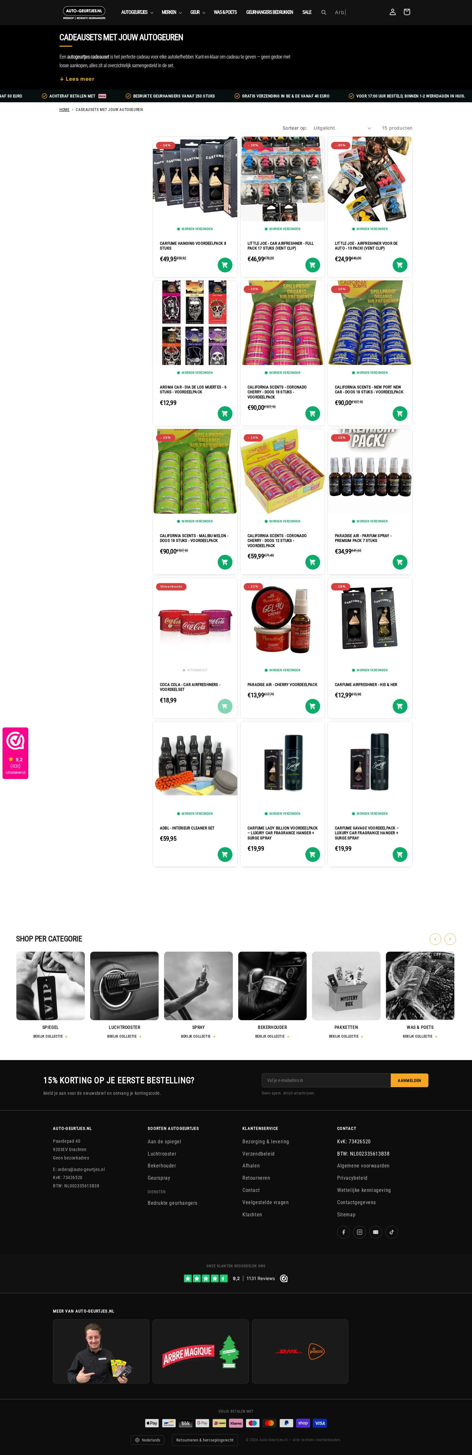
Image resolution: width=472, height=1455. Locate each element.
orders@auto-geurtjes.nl (81, 1169)
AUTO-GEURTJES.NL (72, 1128)
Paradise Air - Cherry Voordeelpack (282, 684)
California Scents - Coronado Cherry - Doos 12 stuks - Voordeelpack (277, 540)
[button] (137, 12)
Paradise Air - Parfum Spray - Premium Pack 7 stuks (363, 538)
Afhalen (251, 1166)
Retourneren (256, 1178)
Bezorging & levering (265, 1142)
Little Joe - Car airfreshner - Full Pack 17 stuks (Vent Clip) (281, 246)
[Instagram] (359, 1232)
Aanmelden (409, 1080)
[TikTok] (391, 1232)
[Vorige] (435, 939)
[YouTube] (375, 1232)
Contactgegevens (356, 1202)
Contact (251, 1190)
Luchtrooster (162, 1154)
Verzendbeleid (258, 1154)
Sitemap (346, 1215)
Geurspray (159, 1178)
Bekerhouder (162, 1166)
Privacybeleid (352, 1178)
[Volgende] (450, 939)
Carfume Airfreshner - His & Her (366, 684)
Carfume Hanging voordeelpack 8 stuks (193, 246)
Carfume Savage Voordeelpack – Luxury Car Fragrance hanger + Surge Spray (367, 833)
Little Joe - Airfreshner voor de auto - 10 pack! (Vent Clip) (366, 246)
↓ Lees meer (77, 79)
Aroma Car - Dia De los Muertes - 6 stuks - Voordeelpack (193, 389)
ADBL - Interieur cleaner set (187, 828)
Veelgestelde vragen (265, 1202)
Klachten (252, 1215)
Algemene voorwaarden (363, 1166)
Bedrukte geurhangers (172, 1203)
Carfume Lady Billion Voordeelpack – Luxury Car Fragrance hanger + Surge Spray (283, 833)
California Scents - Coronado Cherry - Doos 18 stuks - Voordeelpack (277, 391)
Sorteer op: (295, 128)
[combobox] (356, 12)
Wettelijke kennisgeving (364, 1190)
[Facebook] (343, 1232)
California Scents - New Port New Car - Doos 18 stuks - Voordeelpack (369, 389)
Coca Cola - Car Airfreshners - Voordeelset (190, 687)
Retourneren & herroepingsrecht (205, 1440)
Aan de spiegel (164, 1142)
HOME (64, 109)
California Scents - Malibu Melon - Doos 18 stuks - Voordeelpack (194, 538)
